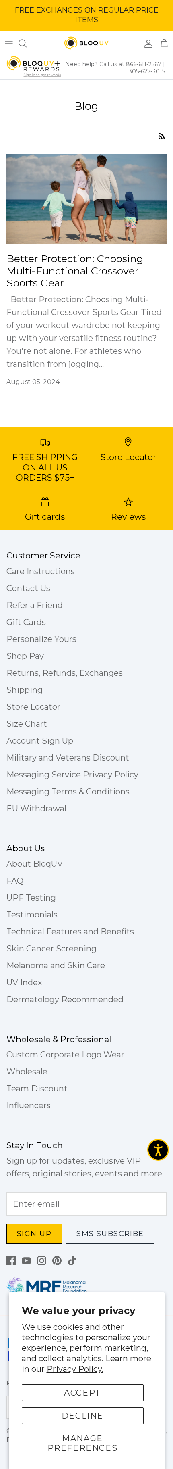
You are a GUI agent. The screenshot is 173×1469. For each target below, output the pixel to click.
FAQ (14, 881)
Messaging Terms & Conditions (68, 791)
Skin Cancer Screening (51, 948)
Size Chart (26, 724)
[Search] (26, 43)
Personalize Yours (41, 639)
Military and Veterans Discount (67, 758)
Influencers (28, 1105)
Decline (82, 1416)
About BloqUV (34, 864)
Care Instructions (40, 571)
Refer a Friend (34, 605)
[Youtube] (26, 1260)
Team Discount (37, 1088)
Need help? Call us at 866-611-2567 (114, 64)
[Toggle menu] (9, 43)
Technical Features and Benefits (70, 931)
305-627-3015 (147, 71)
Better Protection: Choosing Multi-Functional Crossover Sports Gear (74, 271)
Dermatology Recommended (65, 999)
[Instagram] (41, 1260)
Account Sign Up (39, 741)
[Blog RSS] (162, 135)
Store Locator (33, 707)
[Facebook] (11, 1260)
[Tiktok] (72, 1260)
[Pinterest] (57, 1260)
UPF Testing (31, 898)
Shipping (24, 690)
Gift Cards (26, 622)
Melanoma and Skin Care (55, 965)
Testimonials (32, 914)
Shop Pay (25, 656)
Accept (82, 1393)
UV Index (24, 982)
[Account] (146, 43)
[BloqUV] (86, 43)
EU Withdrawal (36, 808)
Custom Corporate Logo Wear (65, 1054)
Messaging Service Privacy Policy (72, 774)
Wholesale (26, 1071)
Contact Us (28, 588)
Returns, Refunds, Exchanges (64, 673)
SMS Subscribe (110, 1233)
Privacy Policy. (75, 1369)
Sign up (34, 1233)
